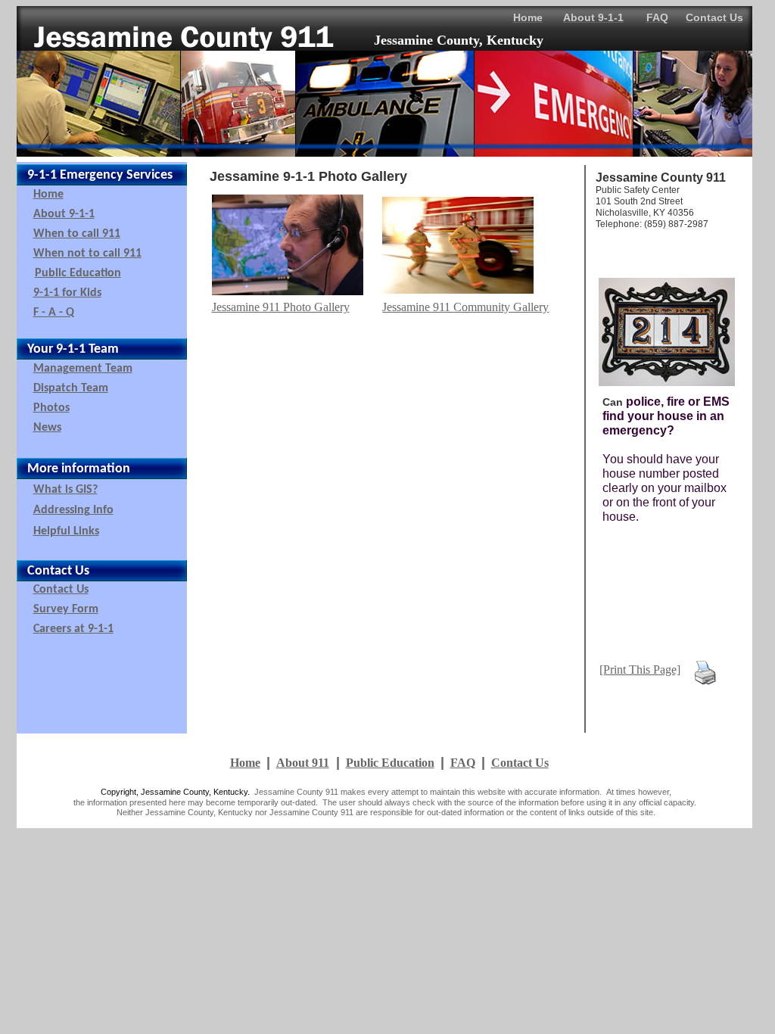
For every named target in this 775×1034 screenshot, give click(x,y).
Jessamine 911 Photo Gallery (281, 307)
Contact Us (520, 762)
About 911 (302, 762)
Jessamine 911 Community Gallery (465, 307)
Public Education (390, 762)
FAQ (462, 762)
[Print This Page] (639, 669)
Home (245, 762)
